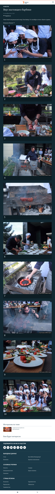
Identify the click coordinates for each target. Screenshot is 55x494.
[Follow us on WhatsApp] (18, 447)
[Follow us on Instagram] (8, 447)
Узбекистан (31, 484)
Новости (5, 468)
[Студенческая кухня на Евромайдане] (7, 429)
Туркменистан (32, 481)
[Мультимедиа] (17, 492)
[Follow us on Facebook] (11, 447)
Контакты (5, 459)
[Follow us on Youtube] (4, 447)
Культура (6, 6)
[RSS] (24, 447)
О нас (4, 457)
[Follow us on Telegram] (14, 447)
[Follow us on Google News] (21, 447)
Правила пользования (33, 459)
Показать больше (8, 23)
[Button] (7, 16)
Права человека (32, 470)
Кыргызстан (6, 484)
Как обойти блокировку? (34, 457)
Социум (30, 468)
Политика (5, 473)
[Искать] (37, 492)
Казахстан (6, 481)
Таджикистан (6, 487)
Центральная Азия (8, 470)
